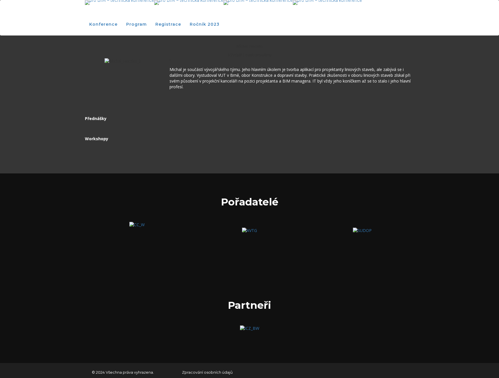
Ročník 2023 (204, 24)
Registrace (168, 24)
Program (136, 24)
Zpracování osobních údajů (207, 372)
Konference (103, 24)
